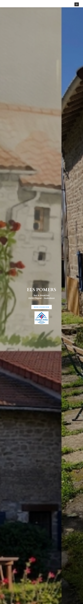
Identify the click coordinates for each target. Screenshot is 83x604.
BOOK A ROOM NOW (41, 307)
